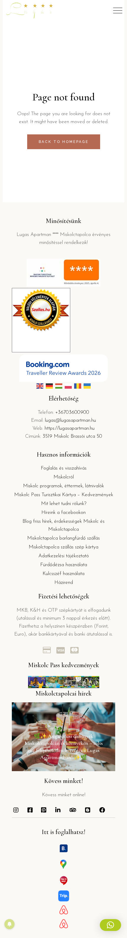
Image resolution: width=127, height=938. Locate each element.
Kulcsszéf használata (63, 573)
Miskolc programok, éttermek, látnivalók (63, 485)
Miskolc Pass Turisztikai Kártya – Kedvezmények (63, 494)
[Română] (77, 386)
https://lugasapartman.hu (70, 428)
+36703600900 (72, 412)
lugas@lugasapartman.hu (70, 420)
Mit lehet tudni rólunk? (63, 503)
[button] (110, 925)
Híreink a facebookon (63, 512)
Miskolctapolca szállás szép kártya (63, 547)
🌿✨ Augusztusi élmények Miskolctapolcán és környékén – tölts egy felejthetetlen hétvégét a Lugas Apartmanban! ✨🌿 (64, 747)
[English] (39, 386)
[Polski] (68, 386)
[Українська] (87, 386)
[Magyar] (58, 386)
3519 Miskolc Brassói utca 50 (72, 436)
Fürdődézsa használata (63, 564)
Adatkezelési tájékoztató (63, 555)
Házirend (63, 582)
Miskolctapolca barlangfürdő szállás (63, 538)
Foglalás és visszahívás (64, 468)
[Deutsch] (49, 386)
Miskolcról (63, 477)
